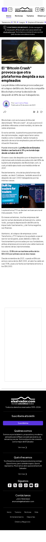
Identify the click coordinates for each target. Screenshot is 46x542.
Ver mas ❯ (22, 447)
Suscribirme (23, 423)
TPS (14, 22)
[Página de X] (15, 486)
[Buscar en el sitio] (10, 10)
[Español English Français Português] (42, 10)
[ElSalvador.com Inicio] (23, 9)
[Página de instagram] (20, 486)
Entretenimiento (17, 517)
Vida (36, 512)
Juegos (22, 22)
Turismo (30, 16)
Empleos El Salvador (36, 22)
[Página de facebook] (10, 486)
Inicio (8, 16)
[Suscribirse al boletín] (4, 10)
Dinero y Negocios (22, 522)
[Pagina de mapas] (37, 10)
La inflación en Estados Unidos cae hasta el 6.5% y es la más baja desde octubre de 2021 (20, 150)
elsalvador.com (9, 32)
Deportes (31, 517)
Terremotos (6, 22)
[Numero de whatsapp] (26, 486)
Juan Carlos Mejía (21, 103)
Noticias (19, 16)
